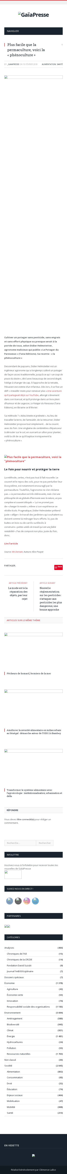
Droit (9, 1083)
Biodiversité (13, 1024)
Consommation (15, 1077)
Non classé (10, 1059)
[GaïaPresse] (33, 14)
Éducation (12, 1089)
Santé (60, 64)
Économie (9, 983)
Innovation (12, 1000)
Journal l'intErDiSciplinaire (20, 971)
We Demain (17, 551)
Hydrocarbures (15, 1042)
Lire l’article (11, 543)
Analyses (9, 947)
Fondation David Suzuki (19, 965)
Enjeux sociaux (15, 1095)
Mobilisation (13, 1101)
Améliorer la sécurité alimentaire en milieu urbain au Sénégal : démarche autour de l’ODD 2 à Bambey (34, 732)
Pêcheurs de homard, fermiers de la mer (29, 673)
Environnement (12, 1012)
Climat (10, 1030)
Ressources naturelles (18, 1053)
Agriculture (12, 989)
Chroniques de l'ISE (17, 953)
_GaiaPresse (13, 64)
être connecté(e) (25, 819)
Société (8, 1065)
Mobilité (11, 1107)
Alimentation (49, 64)
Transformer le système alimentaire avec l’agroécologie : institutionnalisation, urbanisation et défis (34, 793)
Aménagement (14, 1018)
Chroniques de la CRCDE (19, 959)
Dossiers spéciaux (14, 977)
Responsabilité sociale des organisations (28, 1006)
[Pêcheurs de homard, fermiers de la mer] (33, 652)
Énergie (11, 1036)
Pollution (11, 1048)
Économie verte (15, 994)
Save (60, 566)
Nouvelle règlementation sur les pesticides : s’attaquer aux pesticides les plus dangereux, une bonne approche (51, 598)
